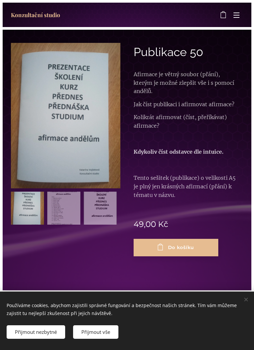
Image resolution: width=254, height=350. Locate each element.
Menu (236, 14)
